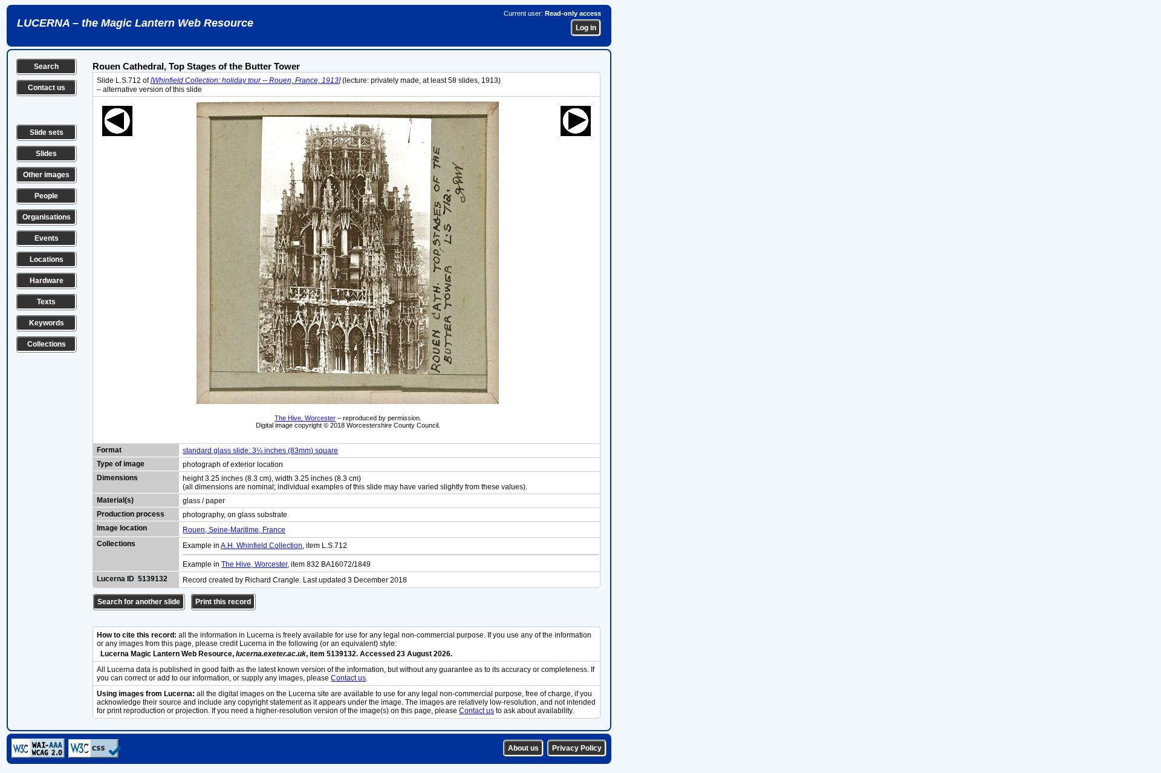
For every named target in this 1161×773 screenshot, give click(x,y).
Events (46, 238)
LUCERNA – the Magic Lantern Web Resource (135, 23)
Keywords (46, 323)
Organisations (46, 217)
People (46, 196)
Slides (46, 153)
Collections (46, 344)
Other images (46, 175)
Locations (46, 259)
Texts (46, 302)
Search (46, 66)
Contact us (46, 87)
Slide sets (46, 132)
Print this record (223, 602)
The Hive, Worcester (305, 418)
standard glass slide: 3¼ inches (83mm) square (260, 450)
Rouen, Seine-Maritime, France (234, 530)
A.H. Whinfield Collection (261, 545)
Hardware (46, 280)
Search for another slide (138, 602)
